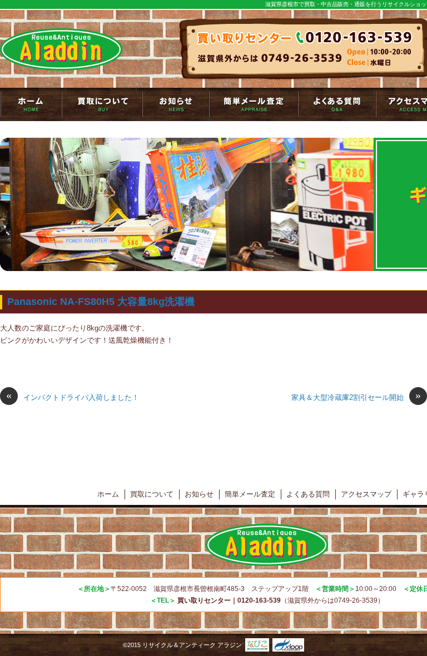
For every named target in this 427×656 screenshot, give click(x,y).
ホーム (108, 494)
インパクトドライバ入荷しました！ (72, 397)
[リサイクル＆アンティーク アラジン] (61, 49)
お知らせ (175, 104)
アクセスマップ (366, 494)
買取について (102, 104)
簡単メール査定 (253, 104)
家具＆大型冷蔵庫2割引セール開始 (356, 397)
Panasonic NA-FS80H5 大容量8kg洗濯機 (101, 301)
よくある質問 (337, 104)
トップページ (31, 104)
